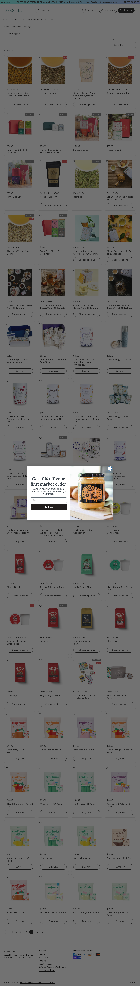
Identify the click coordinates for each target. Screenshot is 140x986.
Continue (48, 507)
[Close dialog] (110, 468)
